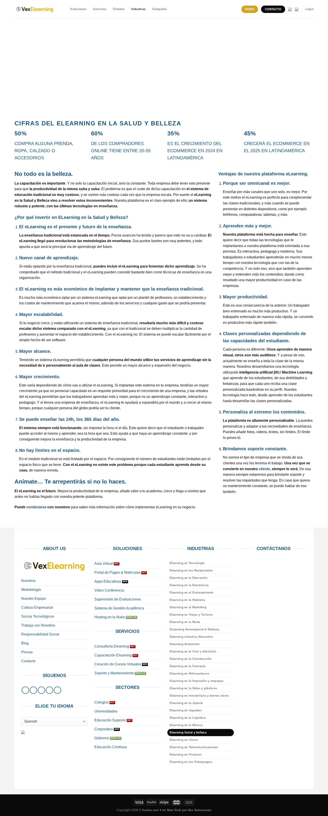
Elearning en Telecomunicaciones (194, 747)
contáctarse (36, 507)
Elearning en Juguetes (186, 710)
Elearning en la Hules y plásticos (193, 688)
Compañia (159, 9)
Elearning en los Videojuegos (191, 762)
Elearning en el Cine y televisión (193, 651)
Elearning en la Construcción (191, 658)
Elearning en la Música (186, 725)
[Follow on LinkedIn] (49, 690)
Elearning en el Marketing (188, 607)
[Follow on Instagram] (33, 690)
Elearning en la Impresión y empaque (197, 681)
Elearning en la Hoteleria (187, 600)
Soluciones (78, 9)
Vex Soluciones (199, 810)
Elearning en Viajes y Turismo (191, 614)
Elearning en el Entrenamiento (191, 592)
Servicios (99, 9)
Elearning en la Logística (188, 717)
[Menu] (64, 9)
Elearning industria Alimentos (191, 636)
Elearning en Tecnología (187, 563)
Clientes (119, 9)
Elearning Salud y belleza (188, 732)
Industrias (138, 9)
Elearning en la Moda (185, 622)
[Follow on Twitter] (41, 690)
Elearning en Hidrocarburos (190, 673)
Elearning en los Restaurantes (191, 570)
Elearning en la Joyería (186, 703)
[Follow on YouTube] (57, 690)
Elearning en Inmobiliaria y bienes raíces (199, 695)
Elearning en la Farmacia (188, 666)
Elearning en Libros (184, 739)
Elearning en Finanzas (186, 754)
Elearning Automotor (185, 644)
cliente (264, 469)
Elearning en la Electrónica (189, 585)
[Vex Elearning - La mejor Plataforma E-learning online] (35, 9)
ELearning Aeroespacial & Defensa (194, 629)
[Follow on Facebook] (25, 690)
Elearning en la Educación (189, 577)
